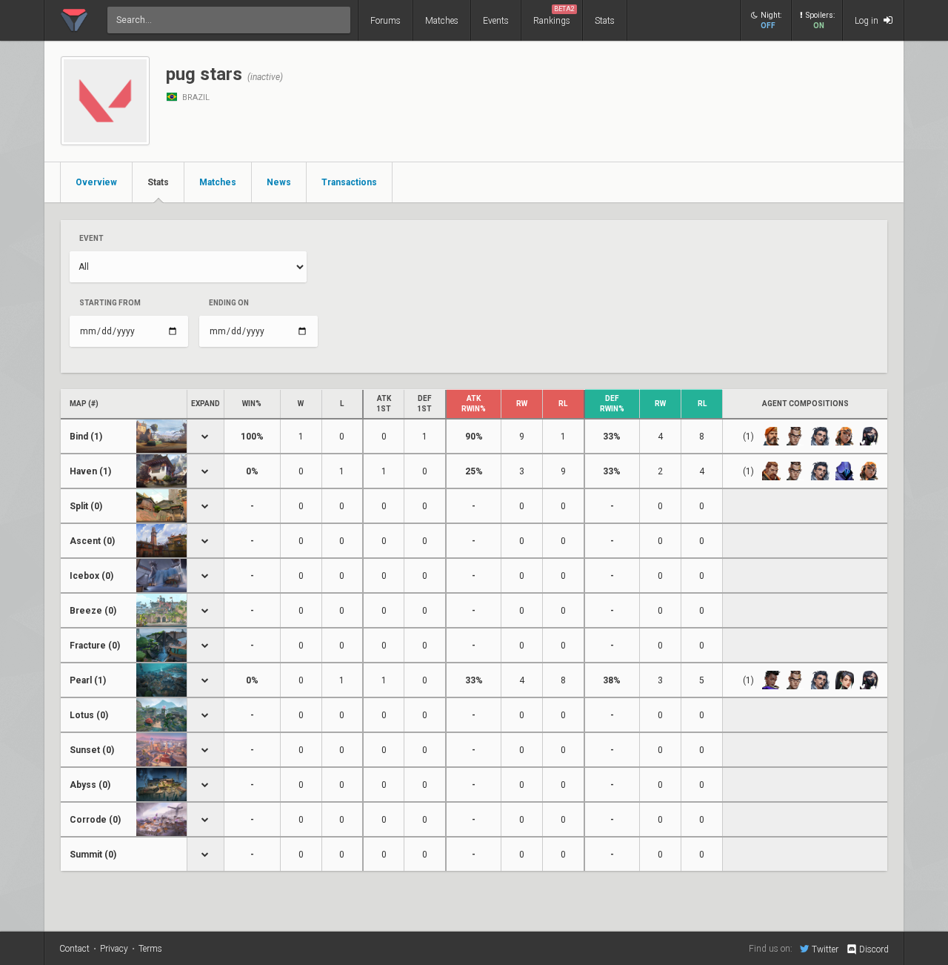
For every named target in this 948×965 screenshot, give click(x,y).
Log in (868, 21)
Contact (74, 948)
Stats (605, 21)
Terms (150, 948)
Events (496, 21)
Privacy (114, 948)
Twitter (825, 949)
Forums (385, 21)
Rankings (554, 15)
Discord (874, 949)
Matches (441, 21)
